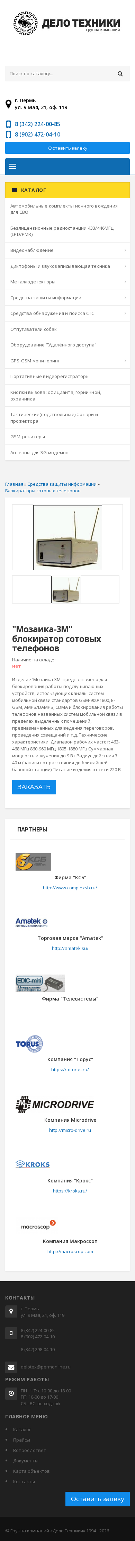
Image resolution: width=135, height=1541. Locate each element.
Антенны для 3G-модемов (39, 452)
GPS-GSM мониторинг (35, 361)
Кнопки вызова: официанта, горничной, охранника (55, 395)
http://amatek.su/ (70, 948)
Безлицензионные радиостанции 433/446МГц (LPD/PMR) (62, 231)
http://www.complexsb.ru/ (70, 887)
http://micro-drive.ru (70, 1130)
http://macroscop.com (70, 1251)
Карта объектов (31, 1471)
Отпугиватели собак (33, 329)
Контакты (24, 1481)
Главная (14, 484)
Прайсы (21, 1440)
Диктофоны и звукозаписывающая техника (60, 266)
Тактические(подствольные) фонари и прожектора (54, 417)
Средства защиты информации (45, 297)
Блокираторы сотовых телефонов (43, 490)
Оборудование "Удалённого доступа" (53, 345)
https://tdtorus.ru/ (70, 1069)
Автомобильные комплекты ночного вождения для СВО (64, 209)
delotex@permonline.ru (46, 1367)
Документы (25, 1461)
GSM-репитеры (27, 436)
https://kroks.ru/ (70, 1191)
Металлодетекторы (32, 282)
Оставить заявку (67, 148)
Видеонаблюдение (32, 250)
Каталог (22, 1429)
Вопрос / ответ (29, 1450)
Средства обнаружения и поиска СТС (52, 313)
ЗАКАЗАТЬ (34, 787)
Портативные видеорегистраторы (50, 376)
